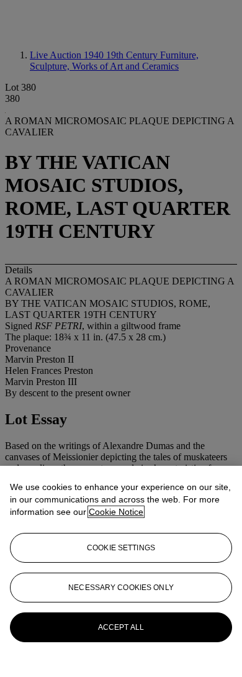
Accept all (121, 627)
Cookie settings (121, 547)
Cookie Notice (116, 512)
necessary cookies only (121, 587)
